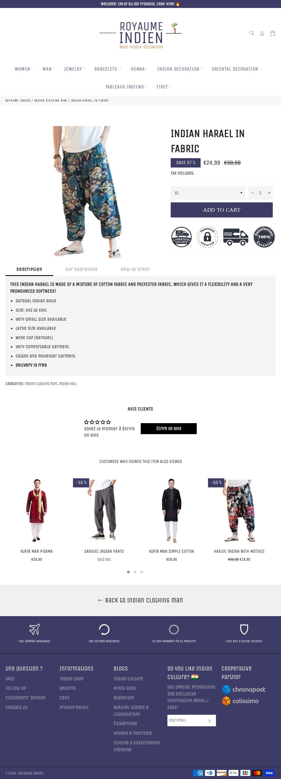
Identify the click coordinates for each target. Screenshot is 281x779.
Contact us (16, 707)
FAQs (10, 679)
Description (29, 269)
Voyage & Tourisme (133, 733)
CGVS (64, 698)
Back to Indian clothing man (143, 600)
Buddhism (124, 698)
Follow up (15, 688)
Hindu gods (125, 688)
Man (47, 69)
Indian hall (68, 383)
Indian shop (71, 679)
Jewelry (73, 69)
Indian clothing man (41, 383)
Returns (68, 688)
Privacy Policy (74, 707)
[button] (128, 572)
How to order (135, 269)
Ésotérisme (125, 724)
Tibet (162, 87)
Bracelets (106, 69)
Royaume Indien (30, 773)
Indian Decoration (178, 69)
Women (22, 69)
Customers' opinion (25, 698)
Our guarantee (81, 269)
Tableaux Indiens (124, 87)
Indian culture (128, 679)
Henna (138, 69)
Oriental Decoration (235, 69)
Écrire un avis (168, 428)
